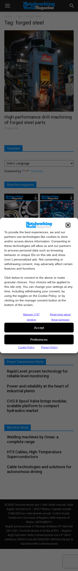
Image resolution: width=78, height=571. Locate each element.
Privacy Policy (49, 347)
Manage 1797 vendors (31, 317)
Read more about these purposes (60, 317)
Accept (39, 327)
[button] (68, 225)
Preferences (39, 339)
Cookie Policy (26, 347)
